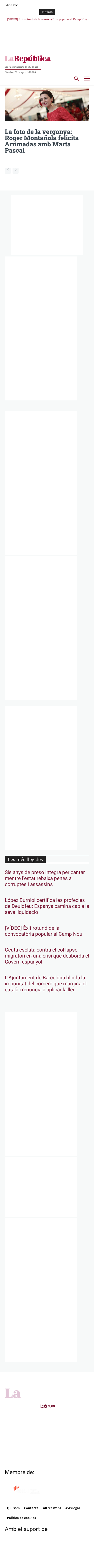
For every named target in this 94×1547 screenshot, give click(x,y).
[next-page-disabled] (16, 171)
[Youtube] (53, 1406)
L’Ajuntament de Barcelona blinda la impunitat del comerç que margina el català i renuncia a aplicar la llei (46, 984)
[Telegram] (45, 1406)
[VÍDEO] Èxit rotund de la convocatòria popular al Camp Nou (43, 931)
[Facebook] (40, 1406)
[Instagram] (42, 1406)
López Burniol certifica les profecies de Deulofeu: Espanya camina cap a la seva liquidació (47, 906)
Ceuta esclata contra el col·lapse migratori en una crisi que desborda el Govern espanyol (47, 956)
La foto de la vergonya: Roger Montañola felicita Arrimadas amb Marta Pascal (42, 140)
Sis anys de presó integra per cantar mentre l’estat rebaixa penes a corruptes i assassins (45, 878)
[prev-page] (8, 171)
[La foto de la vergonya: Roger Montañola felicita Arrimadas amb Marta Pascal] (47, 104)
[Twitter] (49, 1406)
